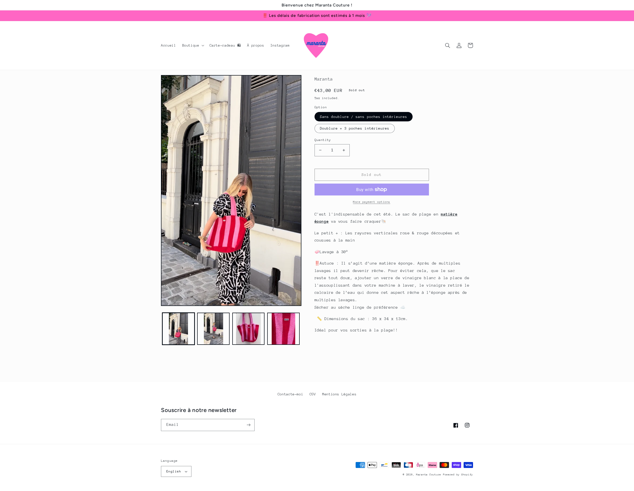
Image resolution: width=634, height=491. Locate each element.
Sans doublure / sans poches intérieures (363, 117)
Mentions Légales (339, 394)
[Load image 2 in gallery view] (213, 329)
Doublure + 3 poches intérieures (355, 128)
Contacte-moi (290, 394)
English (173, 471)
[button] (192, 45)
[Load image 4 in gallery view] (283, 329)
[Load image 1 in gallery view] (178, 329)
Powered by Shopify (458, 474)
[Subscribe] (248, 425)
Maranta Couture (428, 474)
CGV (313, 394)
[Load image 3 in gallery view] (248, 329)
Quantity (323, 140)
